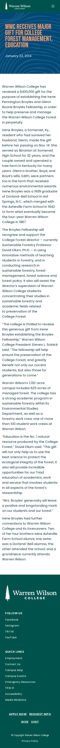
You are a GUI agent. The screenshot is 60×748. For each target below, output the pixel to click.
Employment (13, 658)
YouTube (11, 637)
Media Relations (15, 700)
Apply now (18, 714)
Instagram (12, 625)
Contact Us (12, 664)
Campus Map (14, 670)
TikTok (9, 631)
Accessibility (13, 694)
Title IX (9, 688)
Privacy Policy (30, 741)
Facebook (12, 620)
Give (24, 722)
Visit (35, 722)
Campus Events (15, 676)
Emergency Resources (20, 682)
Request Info (40, 714)
